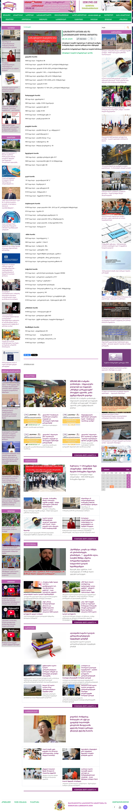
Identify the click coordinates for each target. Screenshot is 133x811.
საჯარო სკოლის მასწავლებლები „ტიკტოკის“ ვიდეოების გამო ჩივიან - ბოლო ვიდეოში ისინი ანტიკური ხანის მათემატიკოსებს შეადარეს (115, 80)
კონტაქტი (6, 802)
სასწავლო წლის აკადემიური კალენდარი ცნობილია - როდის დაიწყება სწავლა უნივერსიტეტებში (113, 193)
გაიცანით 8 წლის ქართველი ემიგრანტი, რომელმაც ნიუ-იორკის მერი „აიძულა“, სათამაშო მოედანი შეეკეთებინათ (116, 109)
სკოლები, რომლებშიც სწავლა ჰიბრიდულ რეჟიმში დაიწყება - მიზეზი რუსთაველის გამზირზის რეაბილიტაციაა (116, 52)
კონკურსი (123, 19)
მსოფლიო (108, 15)
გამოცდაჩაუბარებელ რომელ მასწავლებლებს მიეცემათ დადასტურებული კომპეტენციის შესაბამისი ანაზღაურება (114, 416)
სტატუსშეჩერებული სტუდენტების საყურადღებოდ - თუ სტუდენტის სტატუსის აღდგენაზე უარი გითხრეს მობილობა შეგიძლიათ (116, 320)
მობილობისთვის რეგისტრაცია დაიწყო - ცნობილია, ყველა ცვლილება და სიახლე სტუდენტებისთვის (113, 218)
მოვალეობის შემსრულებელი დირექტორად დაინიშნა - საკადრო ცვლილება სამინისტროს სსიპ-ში (115, 139)
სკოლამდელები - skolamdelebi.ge (86, 15)
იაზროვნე (79, 19)
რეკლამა (34, 802)
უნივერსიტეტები (61, 15)
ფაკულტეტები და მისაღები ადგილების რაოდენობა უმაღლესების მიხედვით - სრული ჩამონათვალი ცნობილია (10, 435)
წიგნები (108, 19)
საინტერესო (61, 19)
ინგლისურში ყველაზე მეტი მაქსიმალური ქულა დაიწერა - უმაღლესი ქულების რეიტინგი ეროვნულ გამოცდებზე (116, 344)
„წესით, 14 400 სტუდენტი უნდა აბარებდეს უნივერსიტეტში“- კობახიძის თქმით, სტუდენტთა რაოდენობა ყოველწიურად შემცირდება (11, 388)
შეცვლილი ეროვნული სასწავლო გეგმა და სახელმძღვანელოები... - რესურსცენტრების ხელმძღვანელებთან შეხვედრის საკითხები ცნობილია (9, 270)
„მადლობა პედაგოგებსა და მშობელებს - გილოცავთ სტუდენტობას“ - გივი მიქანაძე (10, 108)
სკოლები (30, 15)
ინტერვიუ (43, 19)
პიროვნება (26, 19)
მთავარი (6, 15)
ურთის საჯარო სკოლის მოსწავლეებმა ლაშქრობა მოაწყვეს (9, 529)
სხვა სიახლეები (123, 15)
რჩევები (94, 19)
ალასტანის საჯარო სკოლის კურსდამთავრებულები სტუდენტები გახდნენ (10, 89)
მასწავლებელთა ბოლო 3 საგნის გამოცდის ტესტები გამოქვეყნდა (9, 364)
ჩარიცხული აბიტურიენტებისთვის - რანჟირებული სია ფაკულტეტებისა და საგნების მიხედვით (10, 66)
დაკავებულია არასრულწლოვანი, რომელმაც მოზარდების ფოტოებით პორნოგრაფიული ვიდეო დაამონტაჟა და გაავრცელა (11, 295)
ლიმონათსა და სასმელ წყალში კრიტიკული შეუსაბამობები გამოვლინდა (11, 248)
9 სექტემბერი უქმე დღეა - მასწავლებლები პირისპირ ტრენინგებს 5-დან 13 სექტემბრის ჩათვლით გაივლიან (114, 246)
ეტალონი (10, 19)
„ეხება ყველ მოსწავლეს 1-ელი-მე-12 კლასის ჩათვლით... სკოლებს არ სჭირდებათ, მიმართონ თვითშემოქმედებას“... (11, 204)
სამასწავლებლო (44, 15)
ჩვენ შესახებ (20, 802)
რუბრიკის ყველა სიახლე (85, 455)
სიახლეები (18, 15)
